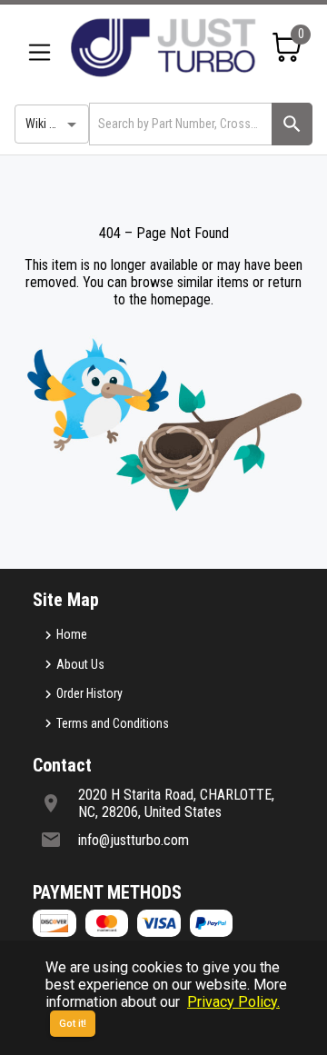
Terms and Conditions (112, 723)
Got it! (72, 1024)
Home (71, 634)
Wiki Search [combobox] (55, 123)
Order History (89, 693)
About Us (80, 664)
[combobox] (179, 124)
